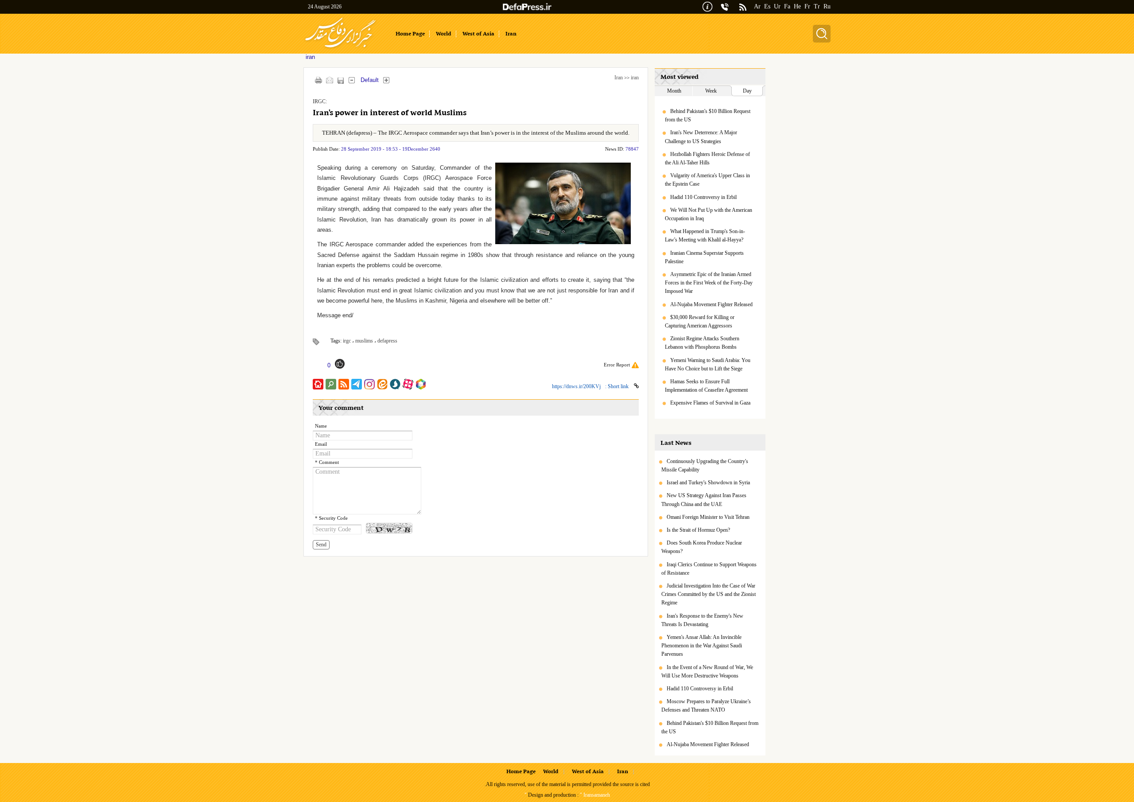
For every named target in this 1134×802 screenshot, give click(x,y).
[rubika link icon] (421, 384)
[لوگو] (340, 49)
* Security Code (331, 518)
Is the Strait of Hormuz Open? (698, 530)
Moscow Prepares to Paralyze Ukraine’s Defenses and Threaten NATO (706, 705)
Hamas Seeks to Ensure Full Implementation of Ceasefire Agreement (706, 385)
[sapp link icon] (395, 384)
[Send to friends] (329, 80)
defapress (387, 341)
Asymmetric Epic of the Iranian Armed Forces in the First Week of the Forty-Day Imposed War (709, 282)
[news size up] (386, 80)
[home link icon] (318, 384)
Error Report (617, 364)
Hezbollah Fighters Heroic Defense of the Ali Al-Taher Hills (707, 158)
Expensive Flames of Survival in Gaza (710, 403)
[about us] (707, 6)
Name (321, 426)
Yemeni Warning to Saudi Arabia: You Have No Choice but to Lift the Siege (707, 364)
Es (767, 6)
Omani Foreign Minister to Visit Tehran (708, 517)
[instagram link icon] (369, 384)
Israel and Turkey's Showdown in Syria (708, 482)
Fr (807, 6)
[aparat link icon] (408, 384)
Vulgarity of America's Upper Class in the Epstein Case (707, 179)
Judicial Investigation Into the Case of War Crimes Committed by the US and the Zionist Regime (708, 594)
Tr (817, 6)
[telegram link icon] (356, 384)
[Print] (318, 80)
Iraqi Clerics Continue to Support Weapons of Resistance (709, 568)
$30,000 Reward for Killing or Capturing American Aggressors (699, 321)
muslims (364, 341)
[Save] (340, 80)
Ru (827, 6)
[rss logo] (742, 8)
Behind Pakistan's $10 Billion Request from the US (707, 115)
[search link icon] (331, 384)
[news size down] (351, 80)
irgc (347, 341)
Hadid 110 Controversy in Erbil (703, 197)
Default (370, 80)
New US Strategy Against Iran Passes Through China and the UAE (703, 499)
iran (635, 77)
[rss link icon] (343, 384)
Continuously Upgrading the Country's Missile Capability (704, 465)
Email (321, 444)
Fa (787, 6)
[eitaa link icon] (382, 384)
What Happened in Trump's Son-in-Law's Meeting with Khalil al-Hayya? (705, 235)
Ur (777, 6)
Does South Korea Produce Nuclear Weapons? (701, 547)
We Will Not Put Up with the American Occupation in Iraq (708, 214)
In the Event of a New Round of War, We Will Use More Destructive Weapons (707, 671)
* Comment (327, 462)
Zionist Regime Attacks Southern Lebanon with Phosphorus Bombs (702, 342)
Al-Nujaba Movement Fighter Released (711, 304)
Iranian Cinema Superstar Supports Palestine (704, 257)
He (797, 6)
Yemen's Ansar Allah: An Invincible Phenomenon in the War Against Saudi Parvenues (701, 645)
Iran (618, 77)
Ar (757, 6)
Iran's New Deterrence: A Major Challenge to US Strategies (701, 136)
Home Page (521, 772)
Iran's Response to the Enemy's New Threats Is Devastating (702, 620)
